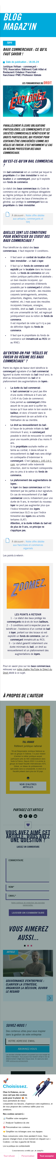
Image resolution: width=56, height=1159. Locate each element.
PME (18, 75)
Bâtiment (26, 69)
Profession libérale (31, 75)
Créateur (20, 72)
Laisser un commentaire (28, 912)
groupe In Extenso (24, 754)
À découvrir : (28, 219)
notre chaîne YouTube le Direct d (34, 669)
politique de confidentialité (19, 1061)
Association (14, 69)
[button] (24, 945)
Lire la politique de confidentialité (16, 1146)
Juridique (8, 67)
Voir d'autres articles (28, 786)
